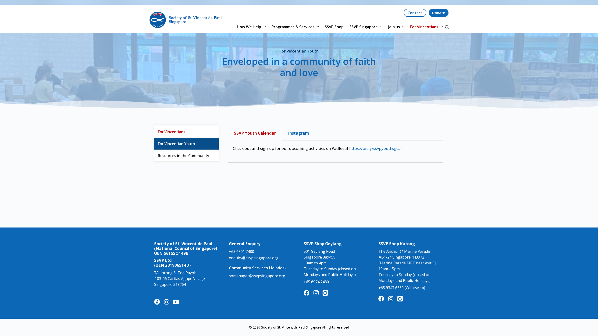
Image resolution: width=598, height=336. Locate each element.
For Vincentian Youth (176, 143)
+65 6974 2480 (316, 281)
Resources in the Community (183, 155)
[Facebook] (157, 302)
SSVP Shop (334, 26)
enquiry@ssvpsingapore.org (253, 257)
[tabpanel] (335, 151)
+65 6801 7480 (241, 251)
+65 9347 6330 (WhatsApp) (401, 287)
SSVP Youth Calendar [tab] (255, 133)
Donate (438, 12)
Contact (415, 12)
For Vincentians (424, 26)
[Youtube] (176, 302)
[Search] (446, 27)
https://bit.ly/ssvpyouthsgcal (376, 148)
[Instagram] (166, 302)
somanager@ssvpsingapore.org (257, 275)
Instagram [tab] (298, 133)
